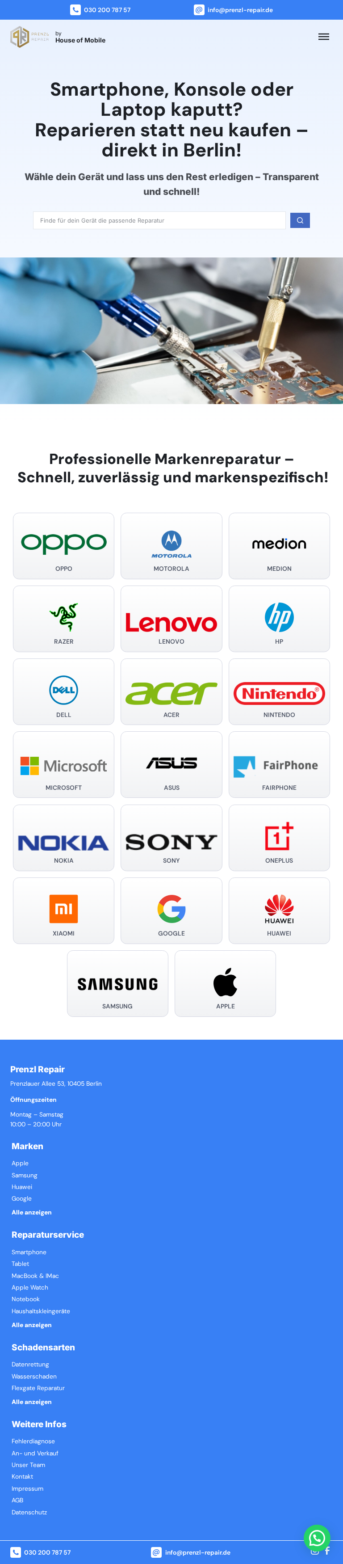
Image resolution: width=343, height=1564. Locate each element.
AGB (17, 1500)
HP (279, 641)
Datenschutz (29, 1512)
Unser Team (28, 1465)
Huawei (279, 933)
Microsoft (64, 788)
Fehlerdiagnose (33, 1441)
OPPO (63, 569)
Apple (225, 1006)
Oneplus (279, 860)
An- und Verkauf (35, 1453)
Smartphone (29, 1252)
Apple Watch (30, 1287)
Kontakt (22, 1476)
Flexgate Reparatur (38, 1388)
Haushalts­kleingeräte (41, 1311)
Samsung (117, 1006)
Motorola (171, 569)
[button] (317, 1538)
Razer (64, 641)
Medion (279, 569)
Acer (171, 715)
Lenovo (171, 641)
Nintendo (279, 715)
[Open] (323, 37)
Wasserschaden (34, 1376)
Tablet (20, 1264)
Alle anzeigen (32, 1212)
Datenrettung (30, 1364)
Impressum (27, 1488)
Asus (172, 788)
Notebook (26, 1299)
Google (171, 933)
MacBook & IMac (35, 1276)
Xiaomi (64, 933)
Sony (171, 860)
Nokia (64, 860)
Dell (63, 715)
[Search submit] (300, 220)
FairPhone (279, 788)
